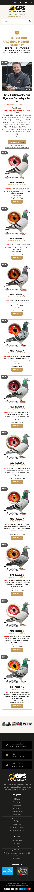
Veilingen (13, 48)
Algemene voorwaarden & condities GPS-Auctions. (18, 854)
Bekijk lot (17, 201)
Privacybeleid (18, 850)
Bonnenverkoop (18, 811)
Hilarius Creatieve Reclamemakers (19, 885)
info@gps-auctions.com (17, 16)
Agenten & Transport (18, 827)
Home (7, 48)
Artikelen (18, 815)
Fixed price (18, 808)
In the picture (18, 818)
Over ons (18, 824)
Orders (18, 843)
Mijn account (18, 840)
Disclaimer (18, 858)
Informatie (18, 802)
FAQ (18, 847)
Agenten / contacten (18, 756)
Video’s (18, 821)
